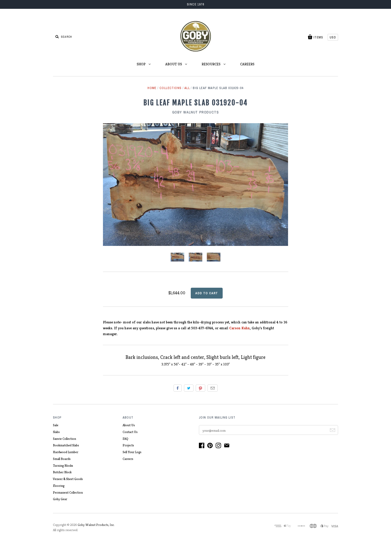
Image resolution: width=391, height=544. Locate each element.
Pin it (200, 388)
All (187, 88)
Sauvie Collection (64, 439)
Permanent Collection (68, 492)
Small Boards (62, 459)
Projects (128, 445)
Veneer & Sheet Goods (68, 479)
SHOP (141, 64)
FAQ (125, 439)
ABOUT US (174, 64)
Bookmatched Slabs (66, 445)
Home (152, 88)
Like (178, 388)
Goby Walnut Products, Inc (96, 525)
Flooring (58, 486)
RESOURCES (211, 64)
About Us (129, 425)
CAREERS (247, 64)
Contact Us (130, 432)
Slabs (56, 432)
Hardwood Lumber (65, 452)
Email (212, 388)
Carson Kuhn (239, 328)
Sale (55, 425)
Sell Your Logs (132, 452)
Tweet (188, 388)
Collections (170, 88)
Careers (128, 459)
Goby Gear (60, 499)
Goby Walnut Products (195, 112)
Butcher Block (62, 472)
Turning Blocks (63, 466)
